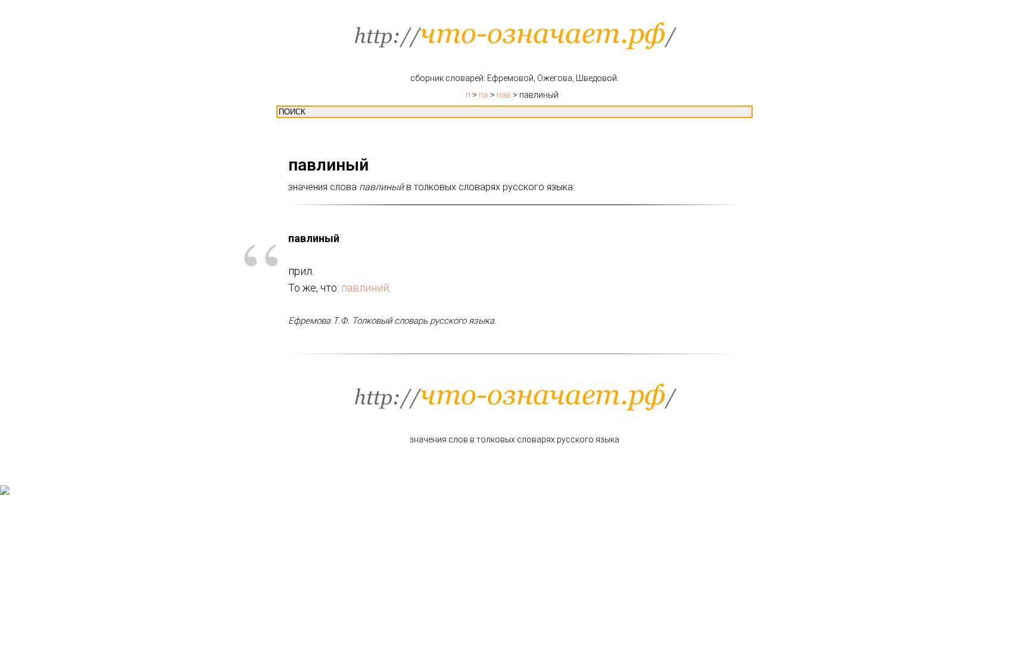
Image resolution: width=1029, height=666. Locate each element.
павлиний (365, 287)
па (483, 95)
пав (504, 95)
